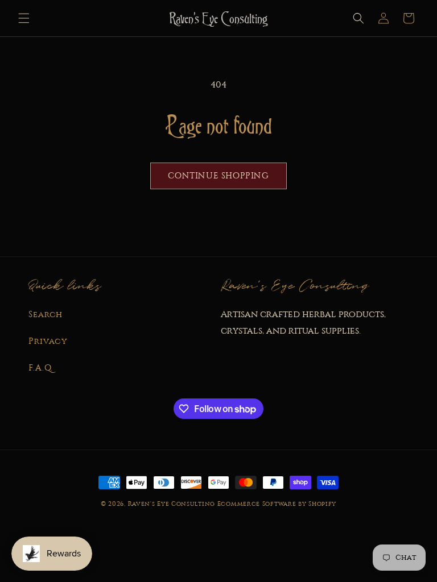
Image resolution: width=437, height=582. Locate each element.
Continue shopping (218, 176)
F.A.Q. (40, 368)
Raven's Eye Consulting (171, 504)
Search (45, 314)
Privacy (48, 341)
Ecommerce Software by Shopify (276, 504)
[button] (23, 18)
